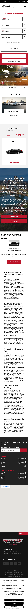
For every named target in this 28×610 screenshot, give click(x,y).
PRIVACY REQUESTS (18, 572)
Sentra (10, 320)
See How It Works (14, 248)
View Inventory (14, 162)
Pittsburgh (17, 298)
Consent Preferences (12, 608)
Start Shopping (14, 262)
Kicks (16, 320)
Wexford (10, 297)
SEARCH (14, 48)
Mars (15, 297)
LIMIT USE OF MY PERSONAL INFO (14, 576)
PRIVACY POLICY (17, 570)
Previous (3, 87)
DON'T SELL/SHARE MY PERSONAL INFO (14, 574)
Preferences (14, 606)
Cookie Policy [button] (13, 593)
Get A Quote (14, 115)
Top (21, 534)
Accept (14, 600)
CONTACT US (9, 570)
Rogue (5, 320)
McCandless (7, 298)
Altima (22, 319)
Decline (14, 603)
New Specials (14, 216)
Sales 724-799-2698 (11, 551)
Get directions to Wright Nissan (10, 447)
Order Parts (14, 221)
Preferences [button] (5, 596)
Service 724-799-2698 (12, 553)
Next (24, 87)
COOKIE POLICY (9, 572)
